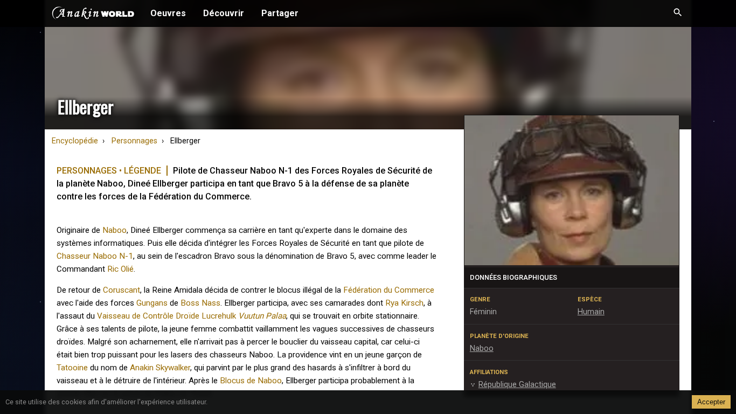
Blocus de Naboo (251, 380)
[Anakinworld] (93, 14)
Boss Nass (200, 303)
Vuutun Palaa (262, 316)
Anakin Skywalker (160, 367)
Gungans (152, 303)
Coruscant (121, 290)
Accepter (711, 402)
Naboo (114, 230)
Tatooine (72, 367)
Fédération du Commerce (388, 290)
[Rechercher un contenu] (677, 13)
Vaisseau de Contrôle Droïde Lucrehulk (166, 316)
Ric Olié (120, 269)
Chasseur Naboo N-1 (95, 256)
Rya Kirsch (404, 303)
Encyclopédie (75, 141)
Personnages (134, 141)
